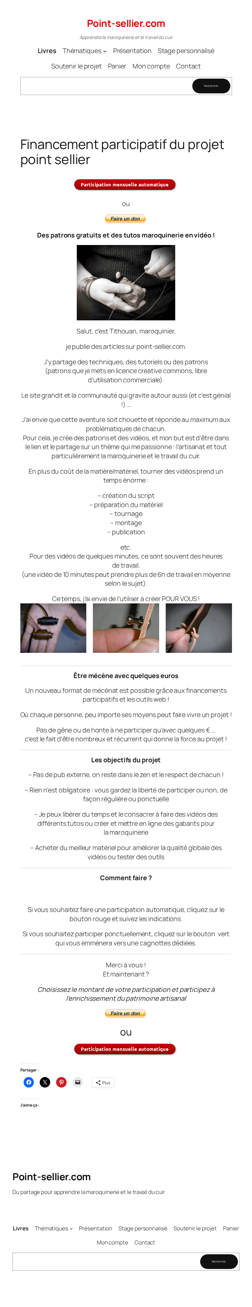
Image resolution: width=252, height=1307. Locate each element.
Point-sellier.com (126, 23)
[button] (53, 628)
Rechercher (211, 85)
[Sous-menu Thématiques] (105, 51)
